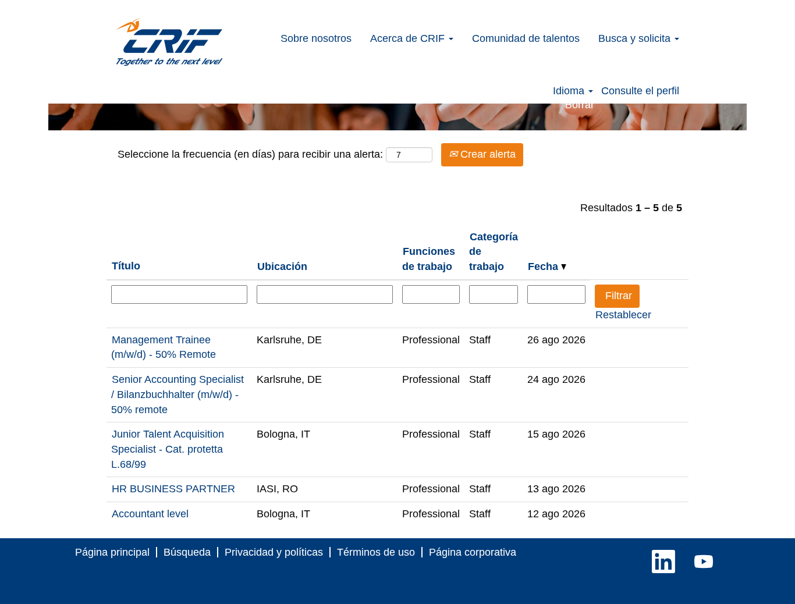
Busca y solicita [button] (635, 38)
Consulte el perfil (640, 91)
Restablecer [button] (623, 315)
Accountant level (150, 514)
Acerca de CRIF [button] (409, 38)
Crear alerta (486, 154)
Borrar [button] (579, 105)
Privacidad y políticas (274, 552)
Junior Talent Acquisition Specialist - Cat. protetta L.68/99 (167, 449)
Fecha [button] (544, 266)
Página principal (112, 552)
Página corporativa (472, 552)
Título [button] (126, 266)
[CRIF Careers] (169, 41)
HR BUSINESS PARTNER (173, 489)
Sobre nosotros (316, 38)
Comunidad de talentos (526, 38)
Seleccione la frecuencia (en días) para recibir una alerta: (250, 154)
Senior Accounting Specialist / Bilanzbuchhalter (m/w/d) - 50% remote (177, 394)
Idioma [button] (570, 91)
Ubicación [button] (282, 266)
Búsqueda (187, 552)
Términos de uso (376, 552)
